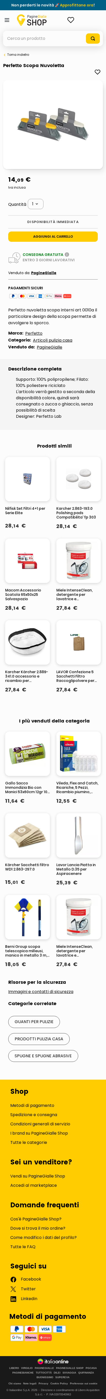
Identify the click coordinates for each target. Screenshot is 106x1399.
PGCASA (91, 1368)
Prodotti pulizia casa (39, 1039)
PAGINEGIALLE (44, 1368)
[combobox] (53, 38)
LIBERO (14, 1368)
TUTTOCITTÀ (44, 1373)
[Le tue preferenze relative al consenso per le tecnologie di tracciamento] (97, 1390)
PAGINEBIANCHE (23, 1373)
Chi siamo (14, 1383)
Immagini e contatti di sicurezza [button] (40, 991)
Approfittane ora (76, 5)
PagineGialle (43, 273)
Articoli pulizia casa (52, 340)
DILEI (57, 1373)
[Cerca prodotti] (93, 38)
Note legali (30, 1383)
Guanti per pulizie (34, 1022)
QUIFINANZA (86, 1373)
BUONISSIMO (45, 1377)
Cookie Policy (59, 1383)
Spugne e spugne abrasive (43, 1056)
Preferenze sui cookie (84, 1383)
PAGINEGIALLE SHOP (70, 1368)
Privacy (43, 1383)
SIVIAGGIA (69, 1373)
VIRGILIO (27, 1368)
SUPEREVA (62, 1377)
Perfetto (33, 333)
